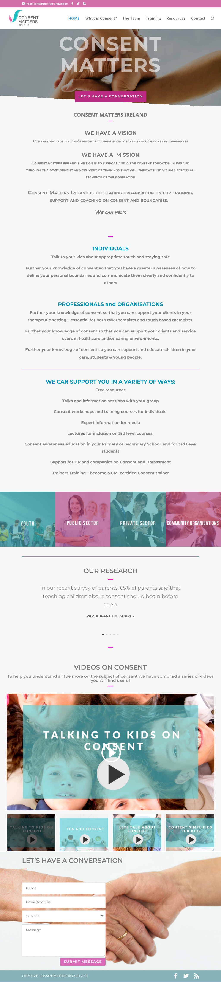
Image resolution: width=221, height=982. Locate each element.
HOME (74, 19)
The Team (131, 19)
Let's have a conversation (110, 96)
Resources (176, 19)
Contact (198, 19)
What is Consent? (101, 19)
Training (153, 19)
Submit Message (83, 962)
